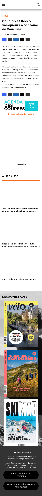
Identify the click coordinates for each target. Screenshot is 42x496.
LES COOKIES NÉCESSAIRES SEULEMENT (21, 486)
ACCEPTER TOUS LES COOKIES (21, 475)
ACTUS (5, 16)
